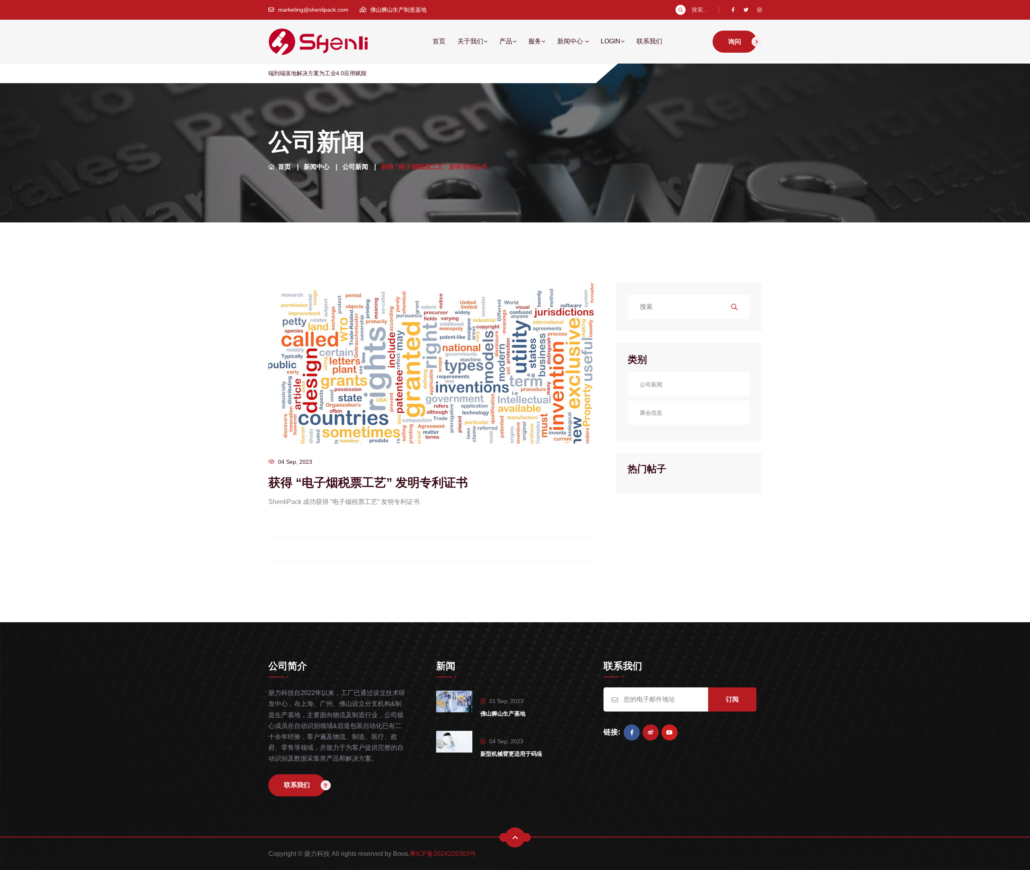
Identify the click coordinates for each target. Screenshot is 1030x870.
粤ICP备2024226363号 (443, 853)
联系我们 (649, 41)
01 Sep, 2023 (506, 701)
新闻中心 (571, 41)
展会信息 (651, 412)
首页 (439, 41)
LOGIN (610, 41)
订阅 (732, 699)
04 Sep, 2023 (295, 462)
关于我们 (470, 41)
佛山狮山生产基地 (502, 713)
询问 (734, 41)
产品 (505, 41)
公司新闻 (355, 166)
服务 (534, 41)
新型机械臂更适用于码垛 (511, 754)
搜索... (700, 9)
